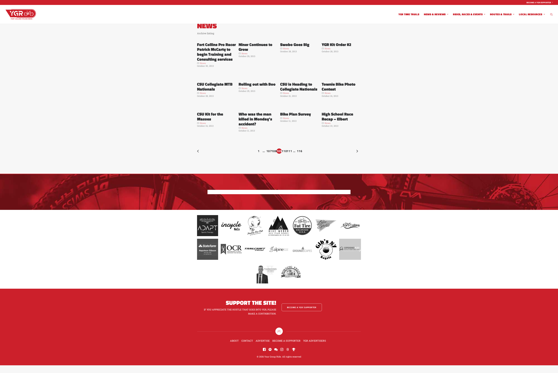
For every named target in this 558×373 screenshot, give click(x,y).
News (203, 63)
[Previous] (201, 151)
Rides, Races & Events (468, 14)
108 (274, 151)
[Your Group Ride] (20, 14)
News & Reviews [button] (435, 14)
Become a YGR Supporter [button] (301, 307)
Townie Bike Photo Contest (338, 86)
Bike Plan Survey (295, 114)
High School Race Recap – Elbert (337, 116)
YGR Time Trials (408, 14)
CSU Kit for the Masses (210, 116)
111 (289, 151)
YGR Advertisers (314, 340)
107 (269, 151)
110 (284, 151)
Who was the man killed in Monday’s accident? (255, 119)
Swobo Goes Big (294, 44)
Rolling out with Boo (257, 84)
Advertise (263, 340)
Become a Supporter (286, 340)
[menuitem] (539, 2)
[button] (551, 14)
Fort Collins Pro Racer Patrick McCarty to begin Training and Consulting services (216, 51)
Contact (247, 340)
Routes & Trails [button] (501, 14)
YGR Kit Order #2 (336, 44)
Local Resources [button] (530, 14)
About (234, 340)
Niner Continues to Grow (255, 47)
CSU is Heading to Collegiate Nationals (298, 86)
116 (299, 151)
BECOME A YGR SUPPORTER (538, 2)
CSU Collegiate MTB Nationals (215, 86)
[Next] (357, 151)
